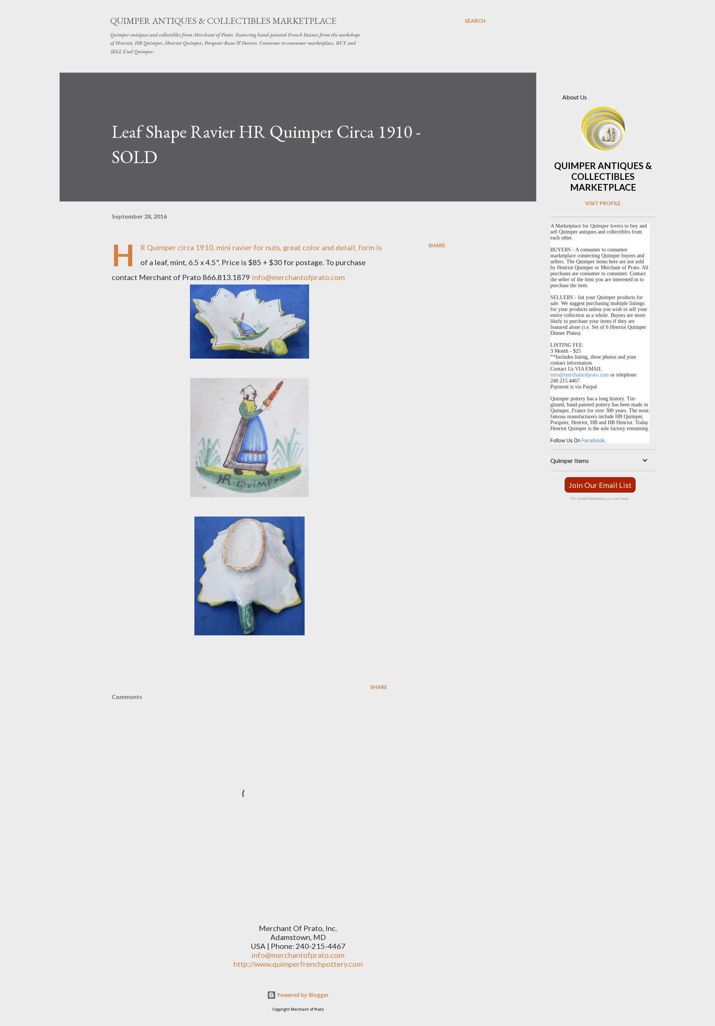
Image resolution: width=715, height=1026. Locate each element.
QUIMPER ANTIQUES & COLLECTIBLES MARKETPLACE (603, 176)
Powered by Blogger (302, 994)
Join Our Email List (600, 484)
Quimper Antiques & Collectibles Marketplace (223, 20)
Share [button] (436, 245)
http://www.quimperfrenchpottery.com (298, 963)
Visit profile (603, 203)
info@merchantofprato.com (298, 277)
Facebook (593, 441)
